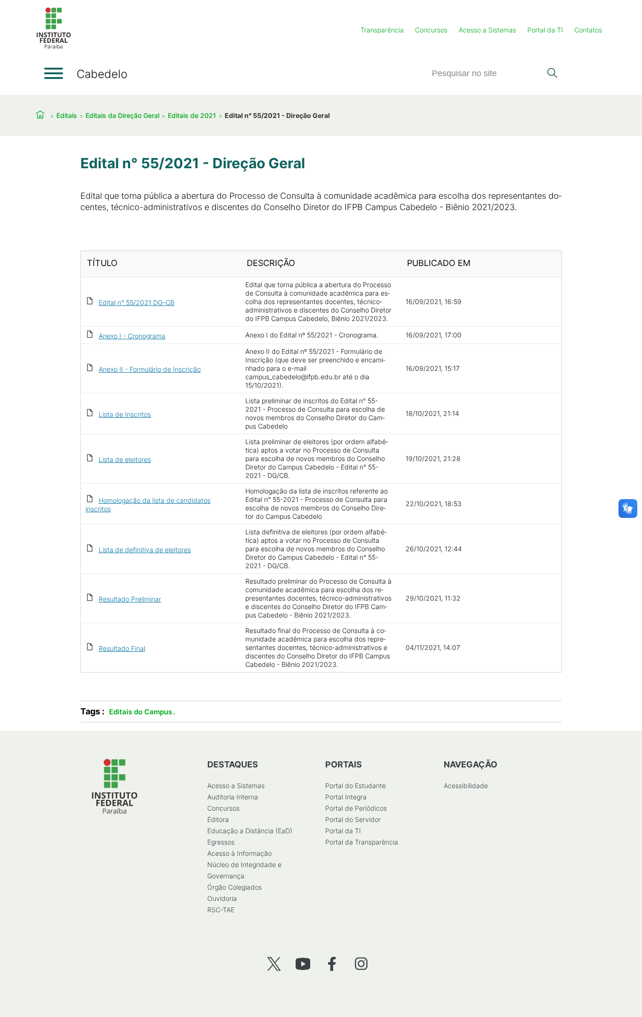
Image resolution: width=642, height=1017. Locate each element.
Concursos (431, 30)
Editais (66, 115)
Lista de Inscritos (125, 414)
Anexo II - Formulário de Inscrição (150, 369)
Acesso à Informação (239, 853)
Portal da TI (545, 30)
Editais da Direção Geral (122, 115)
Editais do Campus (140, 711)
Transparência (382, 30)
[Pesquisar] (552, 74)
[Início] (53, 47)
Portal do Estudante (355, 786)
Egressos (221, 842)
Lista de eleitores (125, 459)
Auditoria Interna (232, 797)
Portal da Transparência (361, 842)
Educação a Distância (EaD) (249, 831)
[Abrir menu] (53, 73)
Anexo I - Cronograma (132, 336)
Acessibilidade (466, 786)
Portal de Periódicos (356, 808)
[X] (274, 964)
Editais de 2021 (192, 115)
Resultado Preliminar (130, 599)
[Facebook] (332, 964)
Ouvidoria (222, 898)
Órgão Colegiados (234, 887)
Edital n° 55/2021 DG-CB (136, 302)
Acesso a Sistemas (487, 30)
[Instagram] (361, 964)
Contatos (588, 30)
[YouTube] (303, 964)
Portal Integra (346, 797)
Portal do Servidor (353, 819)
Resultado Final (122, 648)
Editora (218, 819)
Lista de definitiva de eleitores (145, 550)
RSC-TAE (221, 910)
